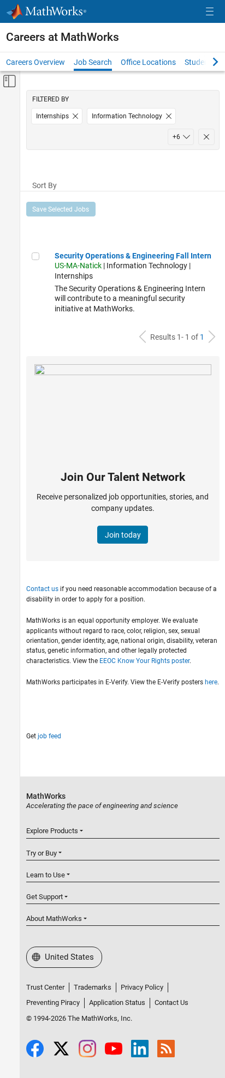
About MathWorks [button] (54, 918)
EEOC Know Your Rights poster (144, 661)
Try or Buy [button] (41, 853)
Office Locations (148, 62)
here (211, 682)
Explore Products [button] (52, 831)
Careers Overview (35, 62)
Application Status (117, 1002)
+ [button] (176, 137)
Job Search (93, 62)
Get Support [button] (44, 897)
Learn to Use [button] (45, 875)
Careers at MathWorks (62, 37)
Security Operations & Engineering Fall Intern (133, 255)
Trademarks (92, 987)
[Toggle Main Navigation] (209, 12)
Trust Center (45, 987)
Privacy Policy (142, 987)
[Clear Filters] (206, 137)
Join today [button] (123, 535)
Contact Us (171, 1002)
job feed (49, 736)
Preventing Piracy (53, 1002)
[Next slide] (206, 61)
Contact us (42, 589)
